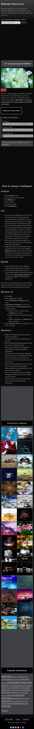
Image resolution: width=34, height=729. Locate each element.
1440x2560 (25, 679)
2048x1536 (26, 690)
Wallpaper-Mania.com (12, 4)
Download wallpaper (11, 110)
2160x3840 (18, 692)
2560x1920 (15, 698)
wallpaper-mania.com (15, 722)
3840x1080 (18, 703)
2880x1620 (27, 698)
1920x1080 (13, 682)
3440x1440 (11, 703)
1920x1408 (11, 685)
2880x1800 (5, 701)
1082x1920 (14, 676)
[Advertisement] (17, 43)
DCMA (3, 90)
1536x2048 (4, 683)
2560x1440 (19, 695)
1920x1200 (5, 144)
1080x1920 (6, 676)
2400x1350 (25, 692)
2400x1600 (4, 695)
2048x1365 (19, 690)
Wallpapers (4, 711)
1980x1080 (29, 685)
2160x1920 (12, 692)
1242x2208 (5, 679)
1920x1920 (24, 685)
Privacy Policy (9, 19)
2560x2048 (21, 698)
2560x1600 (6, 698)
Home (2, 19)
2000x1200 (9, 687)
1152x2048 (25, 677)
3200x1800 (4, 703)
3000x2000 (19, 701)
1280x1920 (13, 679)
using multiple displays (21, 274)
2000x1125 (4, 688)
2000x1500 (21, 687)
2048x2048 (5, 692)
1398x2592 (18, 679)
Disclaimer (17, 19)
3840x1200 (25, 703)
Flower (19, 142)
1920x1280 (4, 685)
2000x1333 (15, 688)
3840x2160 (6, 706)
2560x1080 (10, 695)
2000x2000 (27, 688)
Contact (23, 19)
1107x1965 (19, 677)
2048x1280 (13, 690)
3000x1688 (13, 701)
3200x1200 (25, 701)
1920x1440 (17, 686)
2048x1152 (5, 690)
